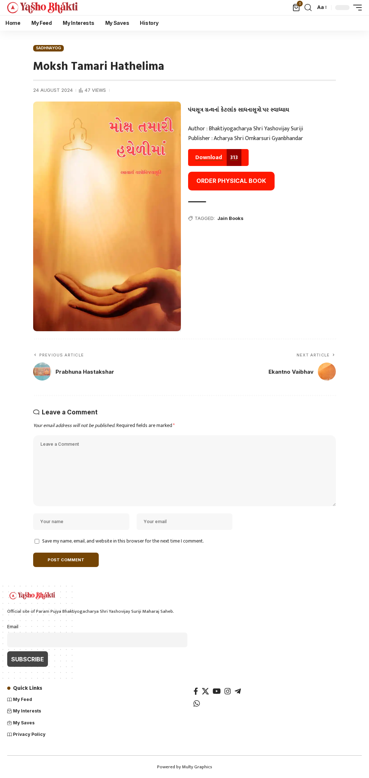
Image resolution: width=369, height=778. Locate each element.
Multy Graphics (197, 767)
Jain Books (230, 218)
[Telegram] (238, 691)
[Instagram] (228, 691)
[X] (205, 691)
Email (12, 626)
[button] (308, 7)
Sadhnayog (48, 47)
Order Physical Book (231, 180)
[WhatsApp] (197, 703)
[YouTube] (217, 691)
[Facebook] (196, 691)
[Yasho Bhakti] (43, 7)
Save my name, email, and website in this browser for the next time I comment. (123, 541)
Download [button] (216, 157)
